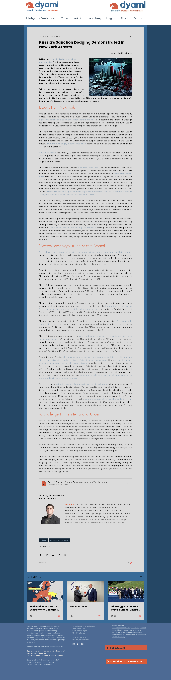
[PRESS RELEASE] (85, 591)
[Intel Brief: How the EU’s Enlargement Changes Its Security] (45, 591)
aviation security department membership (129, 635)
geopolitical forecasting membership (126, 630)
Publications (45, 546)
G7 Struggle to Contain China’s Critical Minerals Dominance (125, 608)
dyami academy (118, 637)
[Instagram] (82, 644)
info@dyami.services (80, 640)
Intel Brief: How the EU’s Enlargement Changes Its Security (45, 608)
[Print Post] (65, 555)
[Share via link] (59, 555)
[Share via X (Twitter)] (46, 555)
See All (141, 577)
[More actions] (130, 36)
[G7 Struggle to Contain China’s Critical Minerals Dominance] (126, 591)
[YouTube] (73, 644)
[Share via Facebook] (40, 555)
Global (43, 540)
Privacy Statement (45, 664)
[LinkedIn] (78, 644)
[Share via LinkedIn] (52, 555)
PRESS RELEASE (78, 606)
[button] (41, 18)
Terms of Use (32, 664)
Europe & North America (59, 540)
